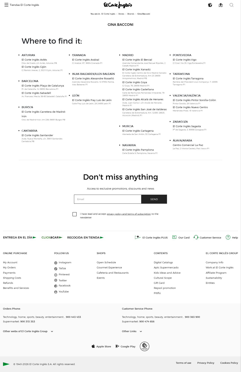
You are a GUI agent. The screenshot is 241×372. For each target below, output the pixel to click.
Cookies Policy (229, 362)
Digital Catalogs (163, 262)
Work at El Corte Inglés (219, 267)
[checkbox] (74, 214)
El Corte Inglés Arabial (85, 59)
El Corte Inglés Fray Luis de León (92, 100)
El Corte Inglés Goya (134, 82)
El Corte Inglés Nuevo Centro (190, 107)
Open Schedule (106, 262)
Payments (9, 272)
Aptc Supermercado (166, 267)
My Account (10, 262)
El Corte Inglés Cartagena (138, 130)
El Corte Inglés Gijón (34, 66)
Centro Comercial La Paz (188, 145)
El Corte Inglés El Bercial (137, 59)
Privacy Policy (205, 362)
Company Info (214, 262)
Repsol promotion (165, 287)
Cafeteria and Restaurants (113, 272)
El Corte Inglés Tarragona (188, 78)
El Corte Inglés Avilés (34, 59)
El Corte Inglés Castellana (138, 89)
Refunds (8, 282)
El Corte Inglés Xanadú (136, 69)
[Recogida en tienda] (85, 237)
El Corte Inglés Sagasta (187, 126)
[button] (6, 5)
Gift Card (159, 282)
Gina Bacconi (120, 25)
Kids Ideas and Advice (167, 272)
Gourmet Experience (109, 267)
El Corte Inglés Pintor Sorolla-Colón (194, 100)
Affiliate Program (216, 272)
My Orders (9, 267)
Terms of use (183, 362)
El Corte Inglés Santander (37, 135)
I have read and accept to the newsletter (119, 215)
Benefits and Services (16, 287)
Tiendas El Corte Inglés (24, 5)
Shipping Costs (12, 277)
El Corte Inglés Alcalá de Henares (142, 99)
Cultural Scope (163, 277)
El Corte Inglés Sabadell (36, 92)
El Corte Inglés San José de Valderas (144, 109)
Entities (210, 282)
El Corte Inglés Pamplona (138, 149)
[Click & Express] (20, 237)
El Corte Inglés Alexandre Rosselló (93, 78)
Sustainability (214, 277)
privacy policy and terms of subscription (129, 214)
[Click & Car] (52, 237)
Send (154, 199)
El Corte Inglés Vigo (184, 59)
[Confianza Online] (144, 346)
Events (101, 277)
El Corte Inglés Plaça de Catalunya (43, 85)
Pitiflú (157, 293)
